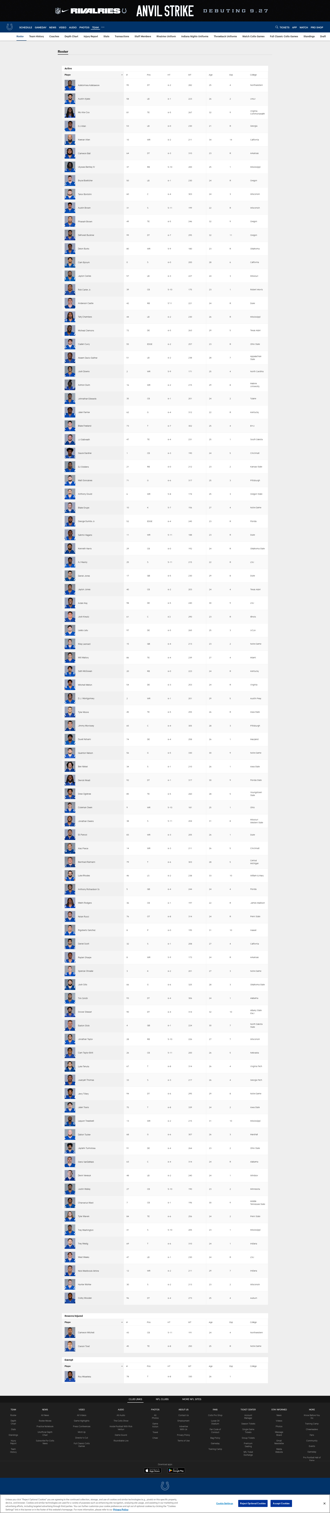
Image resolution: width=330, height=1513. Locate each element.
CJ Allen (82, 126)
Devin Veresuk (84, 1175)
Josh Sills (82, 984)
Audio (121, 1409)
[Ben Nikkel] (70, 766)
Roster (13, 1415)
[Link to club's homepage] (10, 27)
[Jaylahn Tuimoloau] (70, 1148)
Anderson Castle (85, 303)
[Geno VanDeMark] (70, 1161)
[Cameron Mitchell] (70, 1332)
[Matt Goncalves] (70, 480)
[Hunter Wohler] (70, 1284)
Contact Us (183, 1415)
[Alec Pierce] (70, 848)
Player (68, 74)
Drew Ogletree (84, 794)
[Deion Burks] (70, 248)
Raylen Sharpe (84, 957)
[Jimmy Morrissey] (70, 725)
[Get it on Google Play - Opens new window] (176, 1472)
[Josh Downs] (70, 371)
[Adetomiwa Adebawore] (70, 85)
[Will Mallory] (70, 657)
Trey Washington (86, 1230)
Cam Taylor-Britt (85, 1052)
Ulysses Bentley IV (86, 167)
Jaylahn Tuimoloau (87, 1148)
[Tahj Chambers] (70, 316)
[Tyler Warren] (70, 1216)
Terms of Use (184, 1440)
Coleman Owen (85, 807)
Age (210, 74)
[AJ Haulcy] (70, 562)
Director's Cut (81, 1437)
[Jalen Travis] (70, 1107)
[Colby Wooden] (70, 1298)
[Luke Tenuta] (70, 1066)
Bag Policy (215, 1438)
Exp (231, 74)
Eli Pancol (82, 834)
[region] (165, 1503)
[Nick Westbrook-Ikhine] (70, 1270)
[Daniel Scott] (70, 943)
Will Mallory (83, 657)
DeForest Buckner (86, 235)
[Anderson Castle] (70, 303)
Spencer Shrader (85, 971)
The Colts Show (121, 1420)
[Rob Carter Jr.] (70, 289)
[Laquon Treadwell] (70, 1120)
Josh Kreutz (83, 616)
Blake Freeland (84, 426)
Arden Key (82, 603)
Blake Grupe (83, 507)
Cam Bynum (84, 262)
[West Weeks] (70, 1257)
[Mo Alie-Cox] (70, 112)
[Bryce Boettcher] (70, 180)
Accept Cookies (281, 1503)
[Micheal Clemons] (70, 330)
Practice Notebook (45, 1426)
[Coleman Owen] (70, 807)
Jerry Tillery (83, 1093)
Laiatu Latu (83, 630)
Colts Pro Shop (215, 1415)
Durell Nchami (84, 739)
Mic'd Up (82, 1432)
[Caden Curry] (70, 344)
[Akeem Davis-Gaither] (70, 357)
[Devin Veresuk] (70, 1175)
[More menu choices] (102, 27)
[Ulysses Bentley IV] (70, 167)
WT (189, 74)
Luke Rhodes (84, 875)
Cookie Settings (224, 1503)
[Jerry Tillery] (70, 1093)
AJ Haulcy (82, 562)
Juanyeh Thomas (86, 1080)
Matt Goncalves (85, 480)
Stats (13, 1429)
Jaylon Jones (84, 589)
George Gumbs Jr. (86, 521)
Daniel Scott (83, 943)
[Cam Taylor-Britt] (70, 1052)
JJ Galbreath (84, 439)
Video (82, 1409)
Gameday (215, 1443)
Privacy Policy (183, 1435)
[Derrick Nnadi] (70, 780)
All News (45, 1415)
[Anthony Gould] (70, 494)
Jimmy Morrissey (86, 725)
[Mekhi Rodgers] (70, 902)
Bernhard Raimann (86, 862)
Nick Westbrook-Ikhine (88, 1271)
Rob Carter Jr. (84, 289)
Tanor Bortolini (85, 194)
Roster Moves (45, 1420)
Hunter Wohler (84, 1284)
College (253, 74)
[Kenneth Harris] (70, 548)
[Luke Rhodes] (70, 875)
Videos (279, 1420)
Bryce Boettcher (85, 180)
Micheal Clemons (86, 330)
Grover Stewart (85, 1012)
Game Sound (121, 1435)
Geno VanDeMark (86, 1162)
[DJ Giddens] (70, 466)
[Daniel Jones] (70, 575)
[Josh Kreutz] (70, 616)
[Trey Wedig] (70, 1243)
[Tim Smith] (70, 998)
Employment (183, 1420)
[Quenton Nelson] (70, 753)
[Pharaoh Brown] (70, 221)
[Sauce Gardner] (70, 453)
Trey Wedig (83, 1243)
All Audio (121, 1415)
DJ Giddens (83, 467)
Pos (149, 74)
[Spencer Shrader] (70, 971)
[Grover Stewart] (70, 1011)
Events (312, 1446)
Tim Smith (83, 998)
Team (13, 1409)
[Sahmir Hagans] (70, 534)
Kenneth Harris (85, 548)
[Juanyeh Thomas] (70, 1080)
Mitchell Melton (85, 685)
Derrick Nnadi (84, 780)
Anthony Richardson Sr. (89, 889)
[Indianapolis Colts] (165, 1486)
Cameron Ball (84, 153)
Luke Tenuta (83, 1066)
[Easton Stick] (70, 1025)
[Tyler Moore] (70, 712)
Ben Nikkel (83, 766)
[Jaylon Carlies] (70, 276)
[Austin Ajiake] (70, 98)
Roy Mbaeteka (84, 1376)
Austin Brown (84, 208)
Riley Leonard (84, 644)
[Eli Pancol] (70, 834)
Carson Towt (84, 1346)
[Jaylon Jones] (70, 589)
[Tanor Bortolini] (70, 194)
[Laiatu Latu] (70, 630)
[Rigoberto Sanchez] (70, 930)
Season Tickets (248, 1423)
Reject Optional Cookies (253, 1503)
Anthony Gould (85, 494)
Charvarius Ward (85, 1202)
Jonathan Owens (86, 821)
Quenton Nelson (85, 753)
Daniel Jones (84, 576)
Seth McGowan (85, 671)
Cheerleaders (312, 1429)
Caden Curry (84, 344)
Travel (155, 1432)
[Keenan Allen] (70, 139)
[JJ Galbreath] (70, 439)
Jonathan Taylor (85, 1039)
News (45, 1409)
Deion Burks (83, 248)
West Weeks (83, 1257)
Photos (155, 1409)
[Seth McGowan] (70, 671)
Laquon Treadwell (86, 1121)
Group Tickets (248, 1438)
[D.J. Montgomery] (70, 698)
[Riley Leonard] (70, 644)
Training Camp (215, 1449)
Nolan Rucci (83, 916)
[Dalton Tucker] (70, 1134)
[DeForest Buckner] (70, 235)
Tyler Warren (83, 1216)
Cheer (155, 1438)
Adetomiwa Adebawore (88, 85)
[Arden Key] (70, 603)
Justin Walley (84, 1189)
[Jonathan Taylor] (70, 1039)
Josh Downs (84, 371)
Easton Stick (84, 1025)
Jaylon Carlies (84, 276)
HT (169, 74)
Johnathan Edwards (87, 398)
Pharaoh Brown (85, 221)
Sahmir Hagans (85, 535)
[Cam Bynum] (70, 262)
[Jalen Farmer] (70, 412)
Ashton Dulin (84, 385)
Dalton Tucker (84, 1134)
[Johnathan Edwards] (70, 398)
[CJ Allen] (70, 126)
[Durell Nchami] (70, 739)
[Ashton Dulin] (70, 385)
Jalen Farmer (84, 412)
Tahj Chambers (85, 317)
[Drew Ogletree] (70, 793)
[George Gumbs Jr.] (70, 521)
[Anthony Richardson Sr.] (70, 889)
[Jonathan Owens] (70, 821)
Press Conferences (81, 1426)
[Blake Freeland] (70, 425)
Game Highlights (81, 1420)
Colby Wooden (85, 1298)
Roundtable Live (121, 1440)
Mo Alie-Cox (84, 112)
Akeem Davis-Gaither (87, 358)
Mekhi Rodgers (85, 903)
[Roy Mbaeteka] (70, 1376)
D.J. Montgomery (86, 698)
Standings (13, 1435)
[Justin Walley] (70, 1189)
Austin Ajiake (84, 99)
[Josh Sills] (70, 984)
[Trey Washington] (70, 1229)
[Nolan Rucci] (70, 916)
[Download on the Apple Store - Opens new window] (152, 1471)
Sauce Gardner (85, 453)
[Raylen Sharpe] (70, 957)
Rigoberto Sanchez (87, 930)
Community (311, 1440)
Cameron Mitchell (86, 1332)
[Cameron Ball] (70, 153)
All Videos (81, 1415)
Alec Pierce (83, 848)
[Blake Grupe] (70, 507)
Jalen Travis (83, 1107)
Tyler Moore (83, 712)
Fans (312, 1435)
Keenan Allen (84, 139)
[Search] (277, 27)
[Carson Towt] (70, 1346)
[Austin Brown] (70, 207)
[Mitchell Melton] (70, 684)
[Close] (324, 1503)
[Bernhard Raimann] (70, 862)
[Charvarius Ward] (70, 1202)
